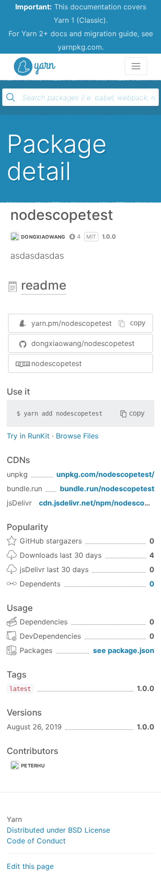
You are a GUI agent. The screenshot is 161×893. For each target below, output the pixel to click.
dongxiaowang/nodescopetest (83, 343)
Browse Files (77, 435)
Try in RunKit (28, 435)
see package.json (123, 650)
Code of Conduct (36, 840)
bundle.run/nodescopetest (107, 488)
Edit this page (30, 866)
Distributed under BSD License (58, 830)
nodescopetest (56, 363)
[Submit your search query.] (11, 97)
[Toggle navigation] (136, 66)
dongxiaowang (43, 237)
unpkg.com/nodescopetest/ (105, 474)
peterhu (33, 765)
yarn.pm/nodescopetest (71, 323)
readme (43, 285)
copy (137, 323)
